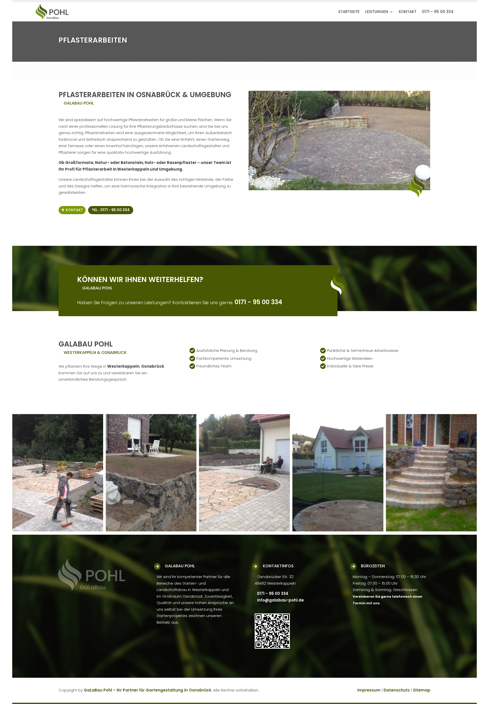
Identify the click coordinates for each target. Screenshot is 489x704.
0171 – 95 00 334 (438, 11)
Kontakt (407, 11)
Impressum (369, 690)
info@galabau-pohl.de (280, 600)
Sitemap (421, 690)
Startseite (349, 11)
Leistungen (376, 11)
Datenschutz (397, 690)
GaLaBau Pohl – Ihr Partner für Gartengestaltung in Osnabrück (147, 690)
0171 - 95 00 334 (258, 302)
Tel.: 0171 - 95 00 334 (111, 209)
